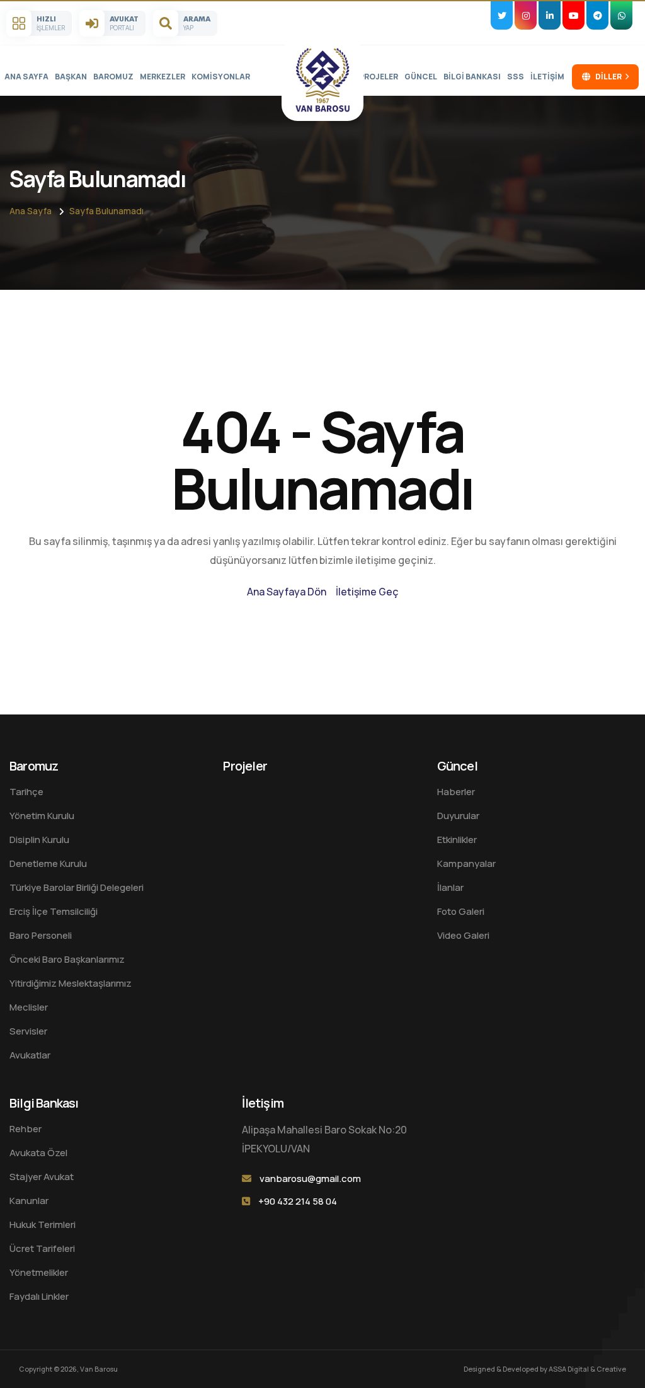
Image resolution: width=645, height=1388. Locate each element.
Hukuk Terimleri (42, 1224)
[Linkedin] (550, 15)
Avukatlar (29, 1055)
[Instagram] (526, 15)
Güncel (420, 76)
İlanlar (450, 887)
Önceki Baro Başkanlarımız (67, 959)
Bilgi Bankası (472, 76)
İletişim (547, 76)
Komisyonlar (220, 76)
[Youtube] (573, 15)
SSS (515, 76)
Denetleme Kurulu (48, 863)
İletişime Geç (367, 592)
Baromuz (113, 76)
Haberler (456, 791)
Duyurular (458, 815)
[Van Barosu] (322, 80)
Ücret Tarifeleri (42, 1248)
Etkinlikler (457, 839)
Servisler (28, 1031)
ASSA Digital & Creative (587, 1369)
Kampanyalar (466, 863)
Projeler (378, 76)
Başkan (71, 76)
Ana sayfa (26, 76)
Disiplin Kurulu (39, 839)
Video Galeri (463, 935)
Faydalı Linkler (39, 1296)
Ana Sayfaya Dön (286, 592)
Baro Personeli (40, 935)
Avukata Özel (38, 1152)
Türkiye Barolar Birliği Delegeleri (76, 887)
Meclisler (28, 1007)
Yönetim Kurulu (41, 815)
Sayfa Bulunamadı (106, 211)
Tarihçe (26, 791)
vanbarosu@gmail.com (310, 1178)
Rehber (25, 1128)
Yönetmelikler (38, 1272)
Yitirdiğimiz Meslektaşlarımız (70, 983)
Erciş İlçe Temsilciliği (53, 911)
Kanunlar (29, 1200)
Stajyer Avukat (41, 1176)
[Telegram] (597, 15)
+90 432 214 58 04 (297, 1201)
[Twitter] (502, 15)
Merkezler (162, 76)
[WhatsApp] (621, 15)
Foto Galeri (460, 911)
